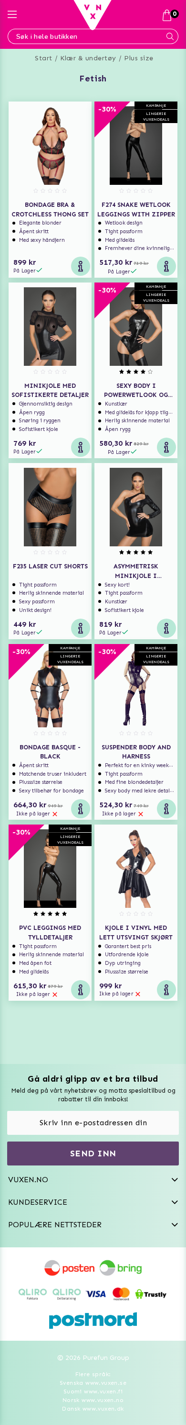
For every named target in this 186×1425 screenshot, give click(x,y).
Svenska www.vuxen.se (93, 1383)
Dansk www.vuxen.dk (93, 1408)
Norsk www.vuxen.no (93, 1400)
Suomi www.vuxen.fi (93, 1391)
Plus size (139, 58)
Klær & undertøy (88, 58)
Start (43, 58)
